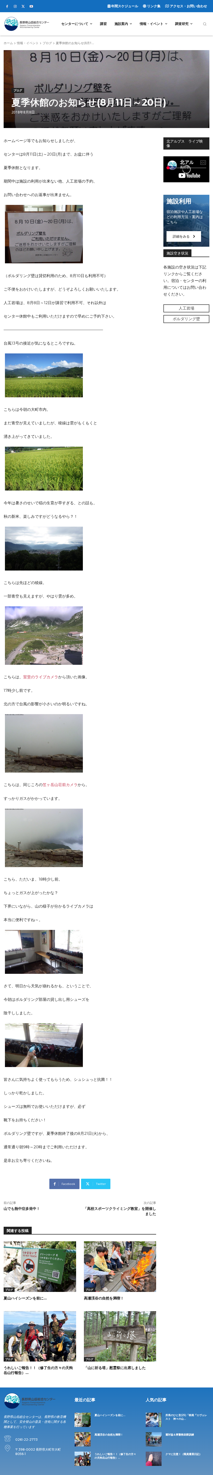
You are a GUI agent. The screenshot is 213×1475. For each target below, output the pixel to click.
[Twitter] (23, 6)
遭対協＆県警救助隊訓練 (179, 1434)
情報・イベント (28, 43)
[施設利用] (186, 221)
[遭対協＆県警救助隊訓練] (154, 1439)
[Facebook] (7, 6)
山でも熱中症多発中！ (22, 1208)
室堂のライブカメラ (40, 676)
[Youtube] (31, 6)
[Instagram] (15, 6)
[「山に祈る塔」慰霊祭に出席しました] (120, 1336)
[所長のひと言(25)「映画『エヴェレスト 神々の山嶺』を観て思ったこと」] (154, 1420)
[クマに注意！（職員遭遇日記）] (154, 1459)
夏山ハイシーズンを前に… (25, 1298)
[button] (204, 23)
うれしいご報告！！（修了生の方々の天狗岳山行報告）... (115, 1455)
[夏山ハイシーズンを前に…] (40, 1266)
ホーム (8, 43)
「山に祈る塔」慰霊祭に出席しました (115, 1367)
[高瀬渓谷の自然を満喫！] (120, 1266)
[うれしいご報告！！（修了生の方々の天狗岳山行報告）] (40, 1336)
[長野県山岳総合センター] (26, 24)
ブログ (47, 43)
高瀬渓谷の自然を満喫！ (104, 1298)
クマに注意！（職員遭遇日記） (183, 1454)
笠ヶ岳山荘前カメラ (60, 784)
